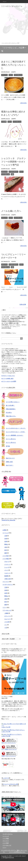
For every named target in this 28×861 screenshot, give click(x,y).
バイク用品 (6, 558)
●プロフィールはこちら (8, 375)
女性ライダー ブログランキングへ (9, 742)
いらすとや (6, 778)
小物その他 (7, 578)
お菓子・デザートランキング (9, 756)
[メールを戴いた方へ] (14, 234)
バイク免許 (6, 555)
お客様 (4, 530)
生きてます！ (9, 465)
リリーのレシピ (18, 75)
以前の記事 (23, 304)
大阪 (12, 174)
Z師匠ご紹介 (9, 461)
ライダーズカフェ (13, 171)
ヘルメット (7, 573)
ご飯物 (6, 613)
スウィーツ (4, 75)
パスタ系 (4, 121)
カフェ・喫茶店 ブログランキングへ (9, 749)
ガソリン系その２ (11, 442)
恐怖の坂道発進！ (11, 409)
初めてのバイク (10, 458)
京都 (5, 538)
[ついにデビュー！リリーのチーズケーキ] (14, 283)
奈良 (5, 550)
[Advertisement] (14, 26)
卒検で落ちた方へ (11, 416)
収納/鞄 (6, 576)
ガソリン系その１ (11, 439)
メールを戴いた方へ (11, 211)
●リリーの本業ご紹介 (8, 378)
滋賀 (5, 553)
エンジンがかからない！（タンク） (16, 428)
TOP (10, 43)
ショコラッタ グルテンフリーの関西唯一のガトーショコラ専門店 (13, 161)
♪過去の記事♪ (5, 639)
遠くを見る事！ (10, 405)
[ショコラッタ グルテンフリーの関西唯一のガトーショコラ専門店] (14, 191)
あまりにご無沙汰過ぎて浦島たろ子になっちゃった (13, 64)
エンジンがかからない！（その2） (15, 431)
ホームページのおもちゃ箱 (10, 784)
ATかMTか (9, 412)
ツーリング (6, 533)
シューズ (6, 567)
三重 (5, 535)
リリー (10, 75)
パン (5, 624)
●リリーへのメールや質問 (9, 381)
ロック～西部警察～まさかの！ (14, 435)
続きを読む (24, 103)
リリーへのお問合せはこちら (17, 852)
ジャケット (7, 564)
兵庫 (5, 541)
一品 (5, 627)
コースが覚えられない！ (13, 402)
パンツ (6, 570)
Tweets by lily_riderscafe (8, 520)
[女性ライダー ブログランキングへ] (9, 741)
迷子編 (8, 446)
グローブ (6, 561)
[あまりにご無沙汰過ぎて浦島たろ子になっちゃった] (14, 91)
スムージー (7, 619)
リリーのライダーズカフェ (11, 6)
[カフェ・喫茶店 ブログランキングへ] (9, 748)
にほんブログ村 (6, 727)
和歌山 (6, 544)
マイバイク (6, 581)
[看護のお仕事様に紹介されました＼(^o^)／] (14, 138)
